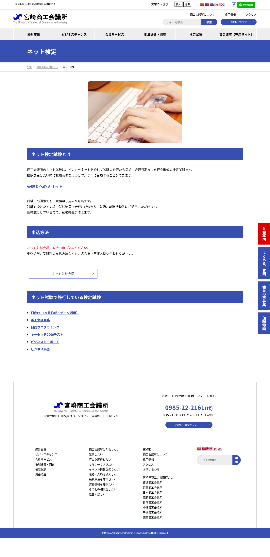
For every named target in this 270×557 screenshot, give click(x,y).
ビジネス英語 (40, 349)
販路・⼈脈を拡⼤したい (104, 474)
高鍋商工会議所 (152, 497)
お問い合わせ (238, 22)
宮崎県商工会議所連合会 (158, 477)
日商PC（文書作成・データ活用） (55, 312)
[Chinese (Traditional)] (207, 5)
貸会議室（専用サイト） (236, 34)
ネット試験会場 (63, 273)
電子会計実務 (40, 319)
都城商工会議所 (152, 482)
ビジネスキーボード (45, 341)
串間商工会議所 (152, 512)
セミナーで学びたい (101, 464)
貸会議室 (40, 474)
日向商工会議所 (152, 492)
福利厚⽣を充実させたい (104, 479)
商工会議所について (202, 14)
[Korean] (222, 5)
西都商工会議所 (152, 517)
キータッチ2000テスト (47, 334)
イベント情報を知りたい (104, 469)
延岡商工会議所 (152, 487)
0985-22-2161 (189, 407)
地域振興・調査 (155, 34)
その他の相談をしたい (103, 489)
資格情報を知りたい (101, 484)
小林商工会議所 (152, 507)
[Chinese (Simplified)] (202, 5)
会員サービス (114, 34)
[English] (212, 5)
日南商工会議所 (152, 502)
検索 (209, 22)
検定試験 (195, 34)
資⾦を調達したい (100, 459)
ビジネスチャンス (74, 34)
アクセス (251, 14)
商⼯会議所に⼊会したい (104, 449)
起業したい (96, 454)
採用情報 (230, 14)
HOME (147, 449)
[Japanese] (217, 5)
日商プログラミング (45, 327)
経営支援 (33, 34)
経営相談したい (98, 494)
